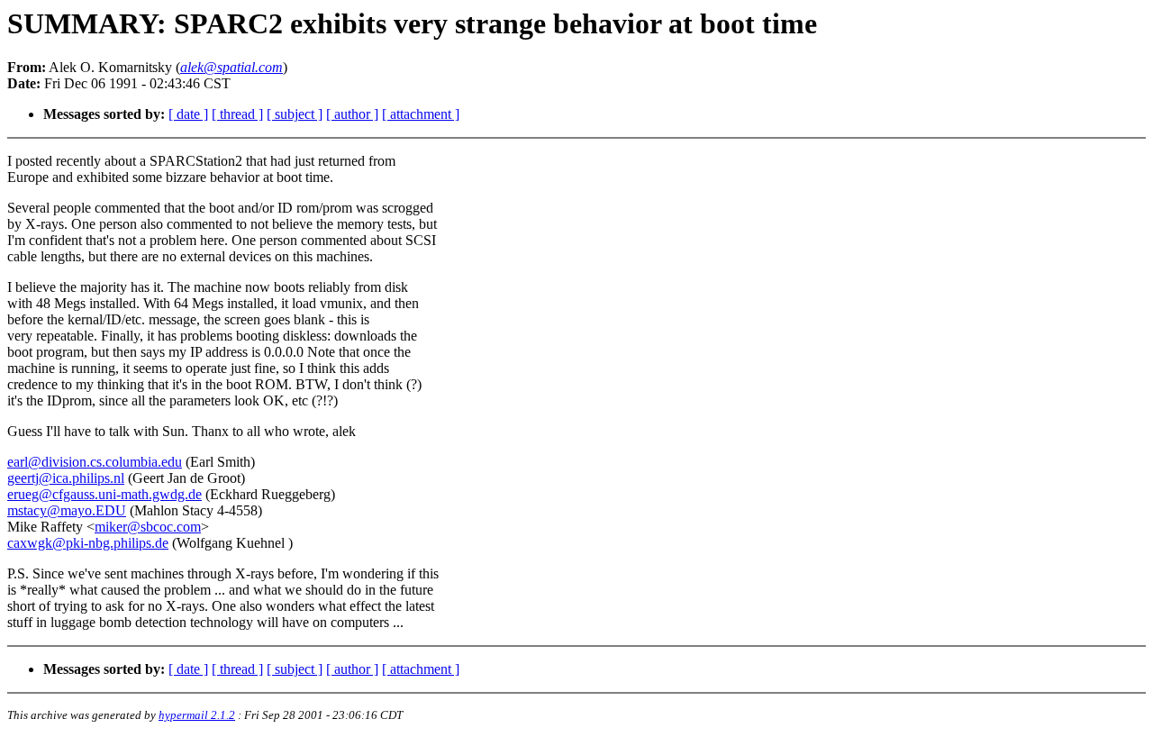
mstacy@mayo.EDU (66, 510)
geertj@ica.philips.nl (65, 478)
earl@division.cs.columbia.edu (94, 461)
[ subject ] (294, 114)
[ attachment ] (420, 114)
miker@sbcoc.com (148, 526)
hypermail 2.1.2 (197, 715)
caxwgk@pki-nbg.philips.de (87, 542)
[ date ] (188, 114)
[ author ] (352, 114)
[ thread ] (237, 114)
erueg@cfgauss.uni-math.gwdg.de (104, 494)
